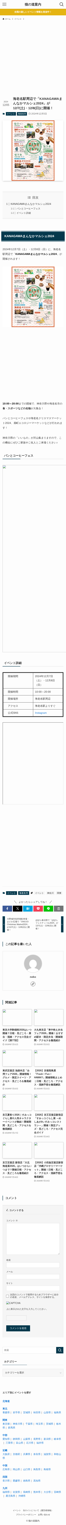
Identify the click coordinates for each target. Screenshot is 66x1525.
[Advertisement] (33, 61)
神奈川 (50, 893)
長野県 (37, 1439)
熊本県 (37, 1492)
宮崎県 (57, 1492)
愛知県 (6, 1439)
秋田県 (37, 1412)
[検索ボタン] (61, 4)
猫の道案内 (33, 4)
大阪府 (6, 1454)
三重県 (9, 1442)
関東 (59, 893)
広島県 (6, 1469)
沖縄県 (21, 1495)
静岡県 (16, 1439)
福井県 (40, 1442)
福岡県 (6, 1492)
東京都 (6, 1423)
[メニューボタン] (4, 4)
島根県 (47, 1469)
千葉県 (29, 1423)
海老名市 (22, 114)
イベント (11, 114)
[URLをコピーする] (58, 909)
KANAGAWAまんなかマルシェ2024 (31, 203)
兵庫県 (26, 1454)
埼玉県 (39, 1423)
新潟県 (47, 1439)
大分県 (47, 1492)
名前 (8, 1260)
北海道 (6, 1401)
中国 (5, 1465)
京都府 (16, 1454)
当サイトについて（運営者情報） (38, 1510)
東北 (5, 1408)
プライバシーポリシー (26, 1514)
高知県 (37, 1480)
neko (33, 976)
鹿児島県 (10, 1495)
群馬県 (11, 1427)
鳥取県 (37, 1469)
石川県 (29, 1442)
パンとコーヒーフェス (28, 208)
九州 (5, 1488)
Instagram (41, 712)
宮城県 (26, 1412)
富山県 (19, 1442)
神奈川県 (17, 1423)
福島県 (57, 1412)
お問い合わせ (44, 1514)
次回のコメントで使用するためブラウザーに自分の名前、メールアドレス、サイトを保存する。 (34, 1295)
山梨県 (26, 1439)
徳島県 (26, 1480)
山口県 (26, 1469)
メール (9, 1271)
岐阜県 (57, 1439)
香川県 (6, 1480)
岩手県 (16, 1412)
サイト (9, 1283)
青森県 (6, 1412)
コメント (12, 1220)
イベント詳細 (23, 213)
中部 (5, 1435)
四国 (5, 1476)
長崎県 (26, 1492)
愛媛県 (16, 1480)
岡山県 (16, 1469)
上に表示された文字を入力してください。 (27, 1309)
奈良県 (37, 1454)
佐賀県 (16, 1492)
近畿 (5, 1450)
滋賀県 (47, 1454)
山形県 (47, 1412)
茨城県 (49, 1423)
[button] (7, 909)
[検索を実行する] (59, 1350)
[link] (33, 984)
